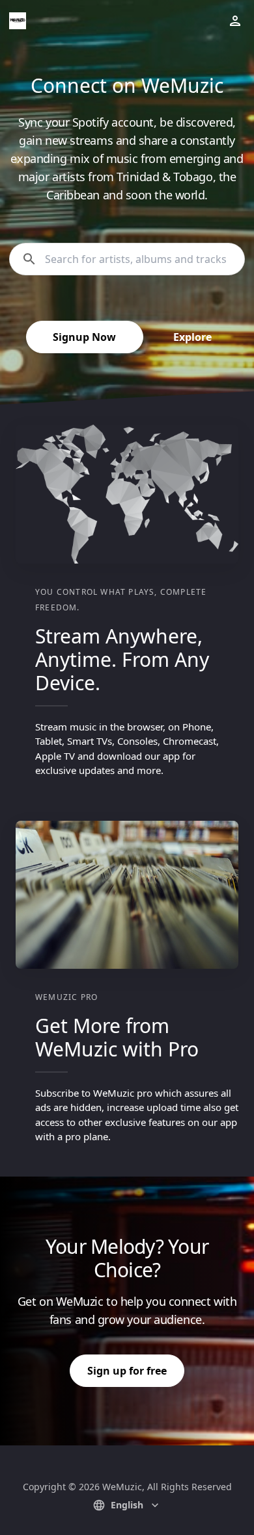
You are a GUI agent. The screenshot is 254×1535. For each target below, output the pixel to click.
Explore (192, 337)
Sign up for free (127, 1371)
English (127, 1505)
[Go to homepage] (17, 20)
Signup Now (84, 337)
